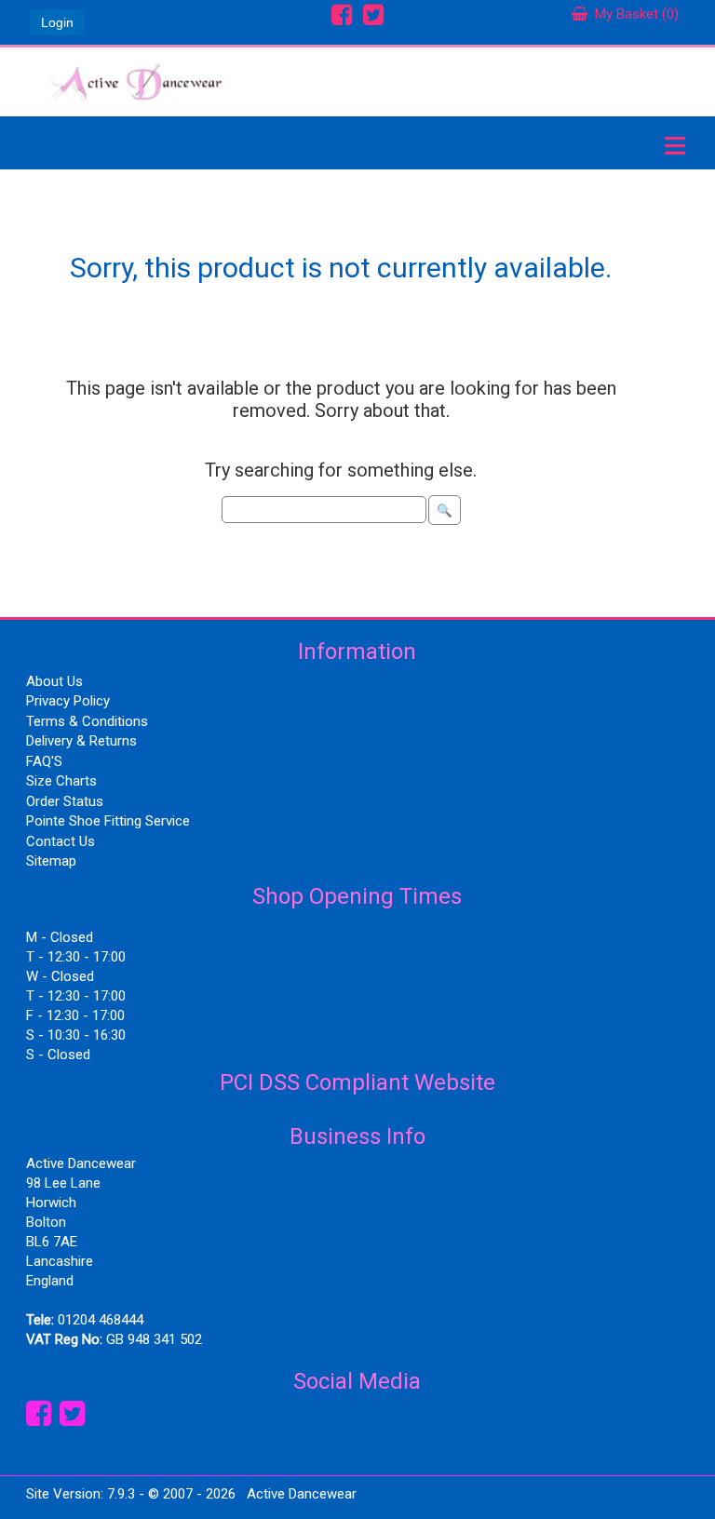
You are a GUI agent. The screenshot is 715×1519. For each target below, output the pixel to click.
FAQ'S (44, 761)
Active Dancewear (302, 1493)
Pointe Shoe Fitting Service (108, 821)
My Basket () (633, 14)
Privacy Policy (68, 700)
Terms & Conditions (87, 721)
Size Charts (61, 781)
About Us (54, 681)
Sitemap (51, 861)
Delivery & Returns (81, 741)
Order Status (64, 801)
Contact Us (60, 841)
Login (57, 22)
